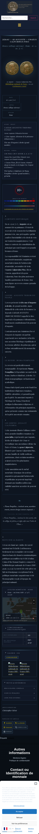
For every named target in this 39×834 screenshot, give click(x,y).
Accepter (19, 811)
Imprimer (9, 731)
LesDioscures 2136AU (20, 86)
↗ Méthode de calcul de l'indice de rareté (18, 209)
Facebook (9, 723)
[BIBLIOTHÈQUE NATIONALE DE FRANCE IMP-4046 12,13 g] (19, 669)
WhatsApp (9, 727)
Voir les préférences (20, 824)
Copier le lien (22, 727)
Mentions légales (19, 758)
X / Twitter (21, 723)
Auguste (10, 738)
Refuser (19, 817)
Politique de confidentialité (19, 761)
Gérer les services (19, 806)
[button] (36, 783)
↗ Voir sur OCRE (11, 657)
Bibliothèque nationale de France (16, 84)
